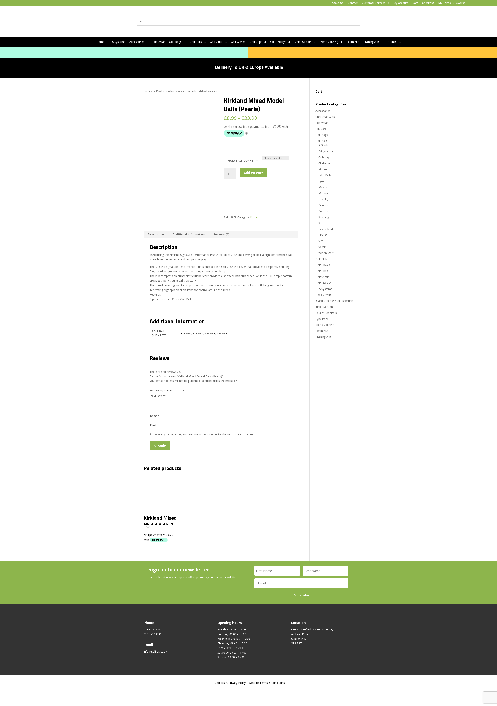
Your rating (158, 390)
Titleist (322, 235)
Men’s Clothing (329, 42)
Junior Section (303, 42)
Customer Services (373, 3)
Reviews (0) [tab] (221, 234)
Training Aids (371, 42)
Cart (415, 3)
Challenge (324, 163)
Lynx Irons (321, 319)
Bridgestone (326, 151)
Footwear (159, 42)
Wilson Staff (325, 253)
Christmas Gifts (325, 116)
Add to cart (253, 173)
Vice (320, 241)
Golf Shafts (322, 277)
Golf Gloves (238, 42)
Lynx (321, 181)
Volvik (322, 247)
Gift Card (321, 129)
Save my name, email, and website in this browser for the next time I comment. (204, 434)
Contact (353, 3)
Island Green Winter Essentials (334, 301)
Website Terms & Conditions (267, 683)
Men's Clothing (324, 324)
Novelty (323, 199)
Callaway (323, 157)
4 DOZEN (222, 333)
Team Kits (352, 42)
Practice (323, 211)
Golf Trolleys (278, 42)
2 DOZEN (198, 333)
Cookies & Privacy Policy (230, 683)
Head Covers (323, 295)
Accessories (136, 42)
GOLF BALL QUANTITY (243, 160)
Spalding (323, 217)
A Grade (323, 145)
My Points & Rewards (451, 3)
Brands (392, 42)
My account (401, 3)
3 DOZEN (210, 333)
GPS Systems (117, 42)
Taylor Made (326, 229)
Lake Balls (324, 175)
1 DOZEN (186, 333)
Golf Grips (256, 42)
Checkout (428, 3)
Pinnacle (323, 205)
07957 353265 (153, 629)
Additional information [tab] (189, 234)
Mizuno (323, 193)
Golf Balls (196, 42)
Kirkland (171, 91)
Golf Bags (175, 42)
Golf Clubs (216, 42)
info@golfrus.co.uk (155, 651)
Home (100, 42)
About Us (337, 3)
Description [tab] (156, 234)
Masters (323, 187)
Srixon (322, 223)
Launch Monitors (326, 313)
